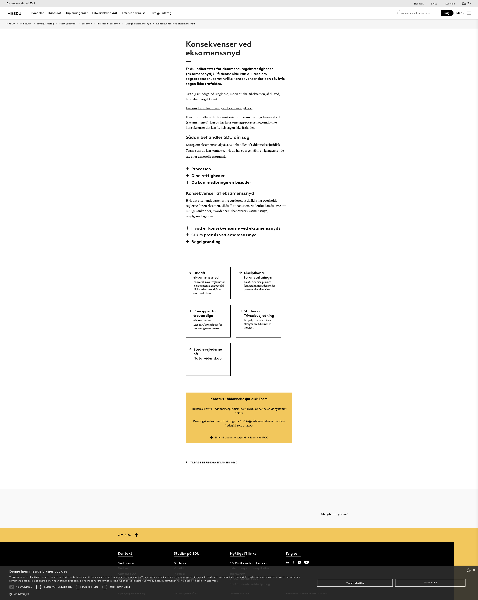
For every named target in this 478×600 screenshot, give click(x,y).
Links (434, 3)
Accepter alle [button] (355, 582)
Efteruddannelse (133, 13)
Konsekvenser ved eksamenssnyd (175, 23)
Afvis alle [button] (430, 582)
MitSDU (11, 23)
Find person (126, 563)
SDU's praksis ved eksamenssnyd (224, 234)
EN (469, 3)
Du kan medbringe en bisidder (221, 182)
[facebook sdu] (293, 562)
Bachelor (37, 13)
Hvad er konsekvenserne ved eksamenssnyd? (235, 228)
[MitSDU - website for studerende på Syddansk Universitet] (14, 13)
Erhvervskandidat (104, 13)
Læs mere (212, 580)
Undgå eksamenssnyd (138, 23)
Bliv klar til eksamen (108, 23)
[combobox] (469, 570)
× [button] (473, 570)
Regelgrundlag (206, 241)
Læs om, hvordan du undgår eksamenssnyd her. (219, 108)
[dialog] (239, 583)
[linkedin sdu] (287, 562)
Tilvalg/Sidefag (160, 13)
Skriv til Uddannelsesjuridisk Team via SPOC (241, 437)
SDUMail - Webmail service (248, 563)
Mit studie (26, 23)
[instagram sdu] (299, 562)
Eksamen (87, 23)
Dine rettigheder (208, 175)
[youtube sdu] (306, 562)
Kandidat (54, 13)
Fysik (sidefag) (67, 23)
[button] (158, 594)
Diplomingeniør (77, 13)
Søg (447, 13)
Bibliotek (419, 3)
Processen (201, 168)
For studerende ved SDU (21, 3)
